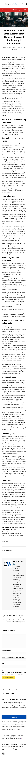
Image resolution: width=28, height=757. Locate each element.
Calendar (21, 535)
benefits (13, 380)
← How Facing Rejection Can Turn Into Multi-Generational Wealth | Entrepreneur (13, 616)
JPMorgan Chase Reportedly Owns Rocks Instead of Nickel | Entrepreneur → (14, 620)
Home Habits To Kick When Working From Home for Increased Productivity (12, 533)
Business (9, 550)
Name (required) (6, 650)
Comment (4, 633)
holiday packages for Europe (10, 399)
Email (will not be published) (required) (13, 657)
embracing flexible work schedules (14, 63)
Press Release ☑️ (17, 47)
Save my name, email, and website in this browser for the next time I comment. (14, 673)
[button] (3, 4)
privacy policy (11, 729)
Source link (5, 541)
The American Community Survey (15, 91)
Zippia (21, 81)
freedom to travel (10, 397)
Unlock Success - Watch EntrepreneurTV (14, 10)
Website (4, 664)
